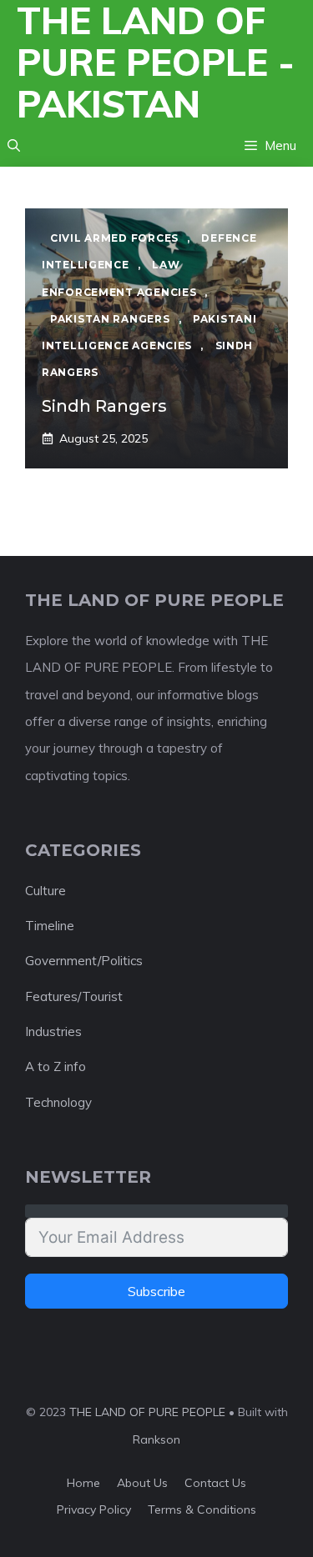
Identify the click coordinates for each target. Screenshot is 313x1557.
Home (83, 1482)
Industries (53, 1031)
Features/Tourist (74, 996)
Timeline (49, 926)
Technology (58, 1102)
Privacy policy (94, 1509)
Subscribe (156, 1291)
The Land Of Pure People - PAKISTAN (156, 62)
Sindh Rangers (104, 406)
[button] (14, 146)
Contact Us (215, 1482)
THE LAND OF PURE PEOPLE (147, 1411)
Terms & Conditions (202, 1509)
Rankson (156, 1439)
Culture (45, 891)
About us (142, 1482)
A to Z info (55, 1066)
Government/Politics (84, 961)
